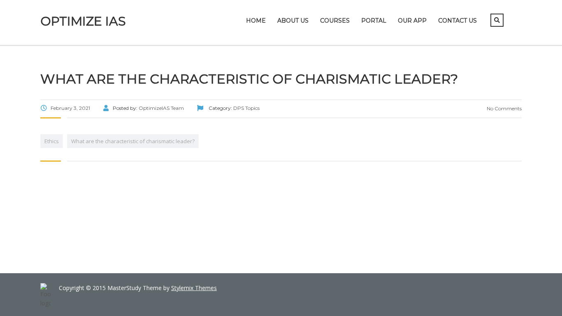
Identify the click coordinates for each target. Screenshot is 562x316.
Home (256, 20)
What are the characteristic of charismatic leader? (133, 141)
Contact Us (457, 20)
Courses (335, 20)
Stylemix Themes (194, 288)
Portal (373, 20)
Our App (412, 20)
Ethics (51, 141)
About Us (293, 20)
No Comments (503, 108)
